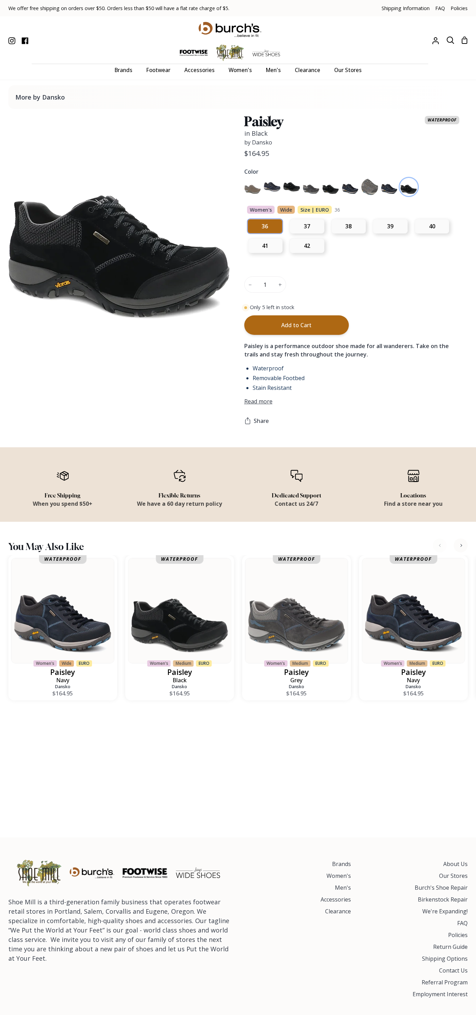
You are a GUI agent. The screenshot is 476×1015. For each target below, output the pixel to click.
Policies (458, 935)
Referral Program (445, 982)
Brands (341, 864)
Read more (258, 401)
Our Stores (453, 876)
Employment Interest (440, 994)
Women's (339, 876)
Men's (343, 887)
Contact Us (453, 970)
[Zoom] (22, 322)
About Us (455, 864)
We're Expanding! (445, 911)
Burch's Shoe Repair (441, 887)
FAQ (462, 923)
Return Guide (450, 947)
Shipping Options (445, 958)
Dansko (62, 687)
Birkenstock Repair (443, 899)
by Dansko (258, 142)
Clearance (338, 911)
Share (261, 421)
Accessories (336, 899)
